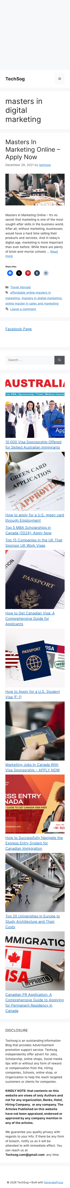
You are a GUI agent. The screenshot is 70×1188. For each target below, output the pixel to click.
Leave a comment (23, 309)
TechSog (15, 78)
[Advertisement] (35, 35)
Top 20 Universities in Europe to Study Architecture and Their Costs (32, 921)
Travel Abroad (20, 287)
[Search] (59, 360)
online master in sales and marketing (32, 303)
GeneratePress (53, 1182)
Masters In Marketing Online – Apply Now (32, 149)
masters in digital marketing (42, 298)
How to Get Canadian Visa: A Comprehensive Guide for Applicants (30, 618)
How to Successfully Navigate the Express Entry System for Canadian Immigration (34, 843)
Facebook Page (18, 329)
